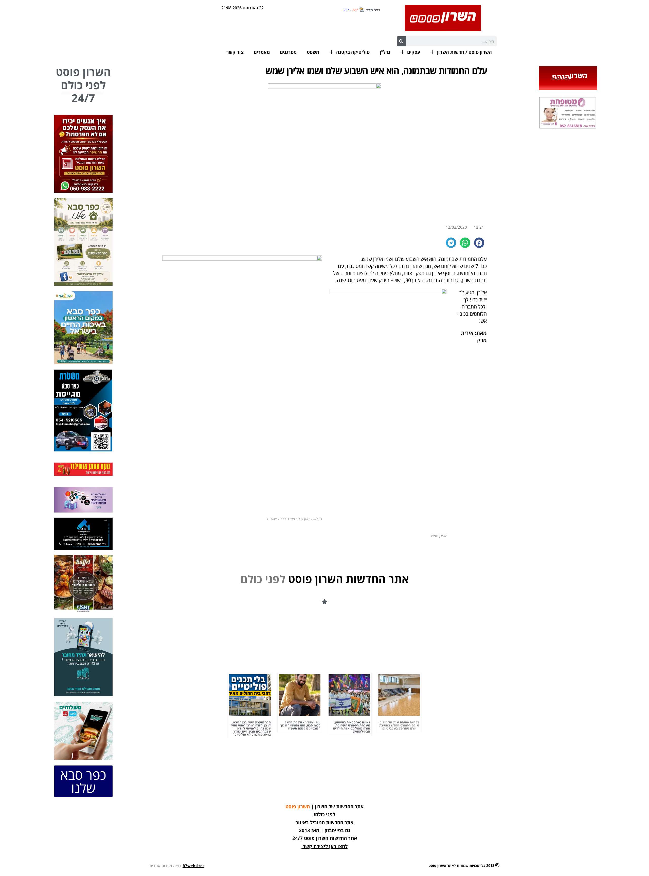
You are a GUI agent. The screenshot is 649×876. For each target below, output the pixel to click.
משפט (313, 52)
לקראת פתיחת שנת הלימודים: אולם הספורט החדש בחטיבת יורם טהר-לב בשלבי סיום (399, 725)
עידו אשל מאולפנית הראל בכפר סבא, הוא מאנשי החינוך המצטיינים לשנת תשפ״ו (300, 725)
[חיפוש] (401, 41)
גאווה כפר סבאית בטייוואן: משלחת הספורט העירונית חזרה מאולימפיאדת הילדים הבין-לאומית (351, 727)
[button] (479, 243)
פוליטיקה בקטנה (353, 52)
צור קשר (235, 52)
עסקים (413, 52)
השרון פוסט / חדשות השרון (464, 52)
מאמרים (262, 52)
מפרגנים (288, 52)
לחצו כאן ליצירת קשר (325, 846)
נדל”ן (385, 52)
